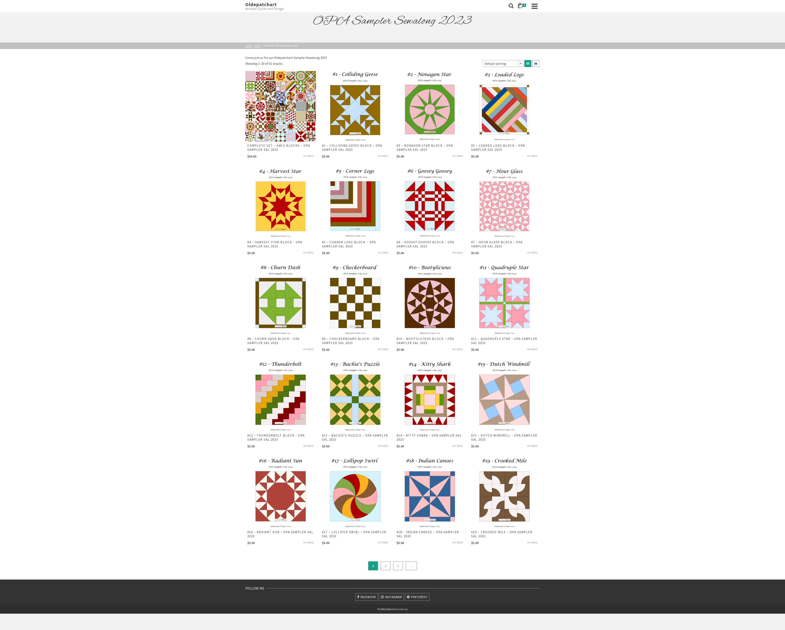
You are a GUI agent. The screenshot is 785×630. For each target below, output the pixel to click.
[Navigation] (534, 6)
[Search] (511, 6)
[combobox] (502, 63)
